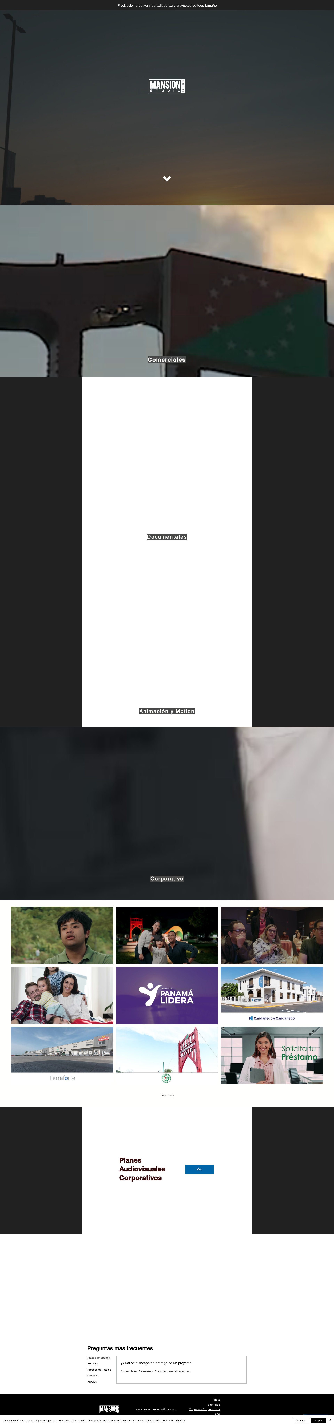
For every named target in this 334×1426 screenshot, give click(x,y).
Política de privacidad (174, 1420)
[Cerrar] (330, 1420)
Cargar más (167, 1095)
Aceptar (318, 1420)
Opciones (301, 1420)
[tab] (99, 1358)
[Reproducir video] (62, 935)
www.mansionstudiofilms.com (156, 1409)
